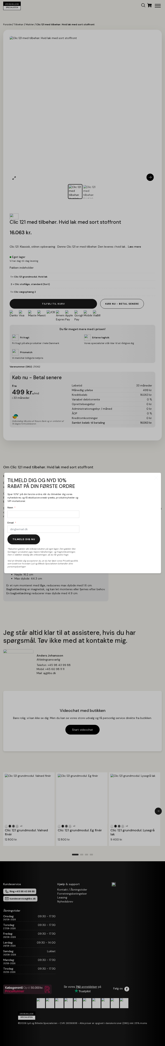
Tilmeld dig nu (23, 539)
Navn (10, 507)
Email (10, 522)
